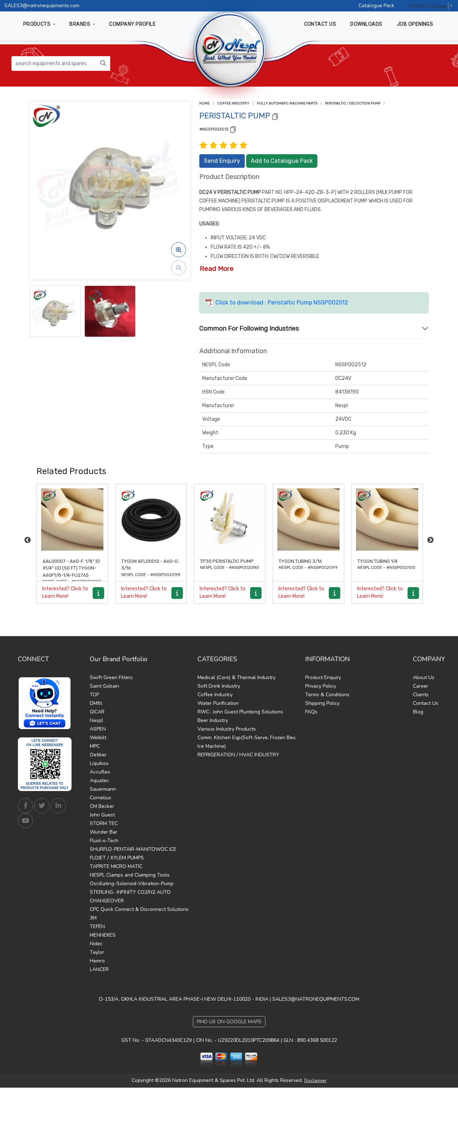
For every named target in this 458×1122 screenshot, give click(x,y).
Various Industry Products (227, 729)
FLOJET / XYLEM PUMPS (117, 857)
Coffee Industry (233, 103)
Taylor (97, 952)
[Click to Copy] (275, 116)
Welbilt (98, 737)
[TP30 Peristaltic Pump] (151, 519)
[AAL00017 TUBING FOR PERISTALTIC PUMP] (387, 519)
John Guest (102, 814)
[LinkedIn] (58, 805)
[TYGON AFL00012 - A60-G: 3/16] (72, 519)
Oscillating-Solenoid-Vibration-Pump (132, 883)
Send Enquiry (222, 160)
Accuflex (100, 772)
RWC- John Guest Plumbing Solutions (240, 711)
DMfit (96, 703)
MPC (95, 746)
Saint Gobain (104, 686)
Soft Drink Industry (219, 686)
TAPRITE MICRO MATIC (116, 866)
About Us (423, 677)
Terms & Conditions (327, 694)
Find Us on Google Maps (229, 1021)
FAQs (311, 711)
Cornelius (100, 797)
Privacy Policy (320, 686)
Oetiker (98, 754)
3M (93, 917)
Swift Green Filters (111, 677)
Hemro (97, 960)
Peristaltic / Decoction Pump (352, 103)
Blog (418, 711)
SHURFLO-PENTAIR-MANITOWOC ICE (133, 849)
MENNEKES (103, 935)
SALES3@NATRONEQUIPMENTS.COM (315, 999)
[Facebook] (25, 805)
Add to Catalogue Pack (282, 160)
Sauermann (103, 789)
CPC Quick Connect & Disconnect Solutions (139, 909)
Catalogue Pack (376, 5)
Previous (27, 540)
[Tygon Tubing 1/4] (308, 519)
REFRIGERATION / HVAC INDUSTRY (238, 754)
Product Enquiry (323, 677)
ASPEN (98, 729)
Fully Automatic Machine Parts (287, 103)
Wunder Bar (103, 832)
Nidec (96, 943)
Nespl (96, 720)
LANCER (99, 969)
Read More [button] (217, 268)
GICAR (97, 711)
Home (204, 103)
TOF (94, 694)
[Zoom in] (178, 249)
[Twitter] (41, 805)
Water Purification (218, 703)
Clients (421, 694)
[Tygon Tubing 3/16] (229, 519)
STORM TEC (104, 823)
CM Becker (102, 806)
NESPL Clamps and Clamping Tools (130, 875)
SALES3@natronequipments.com (41, 5)
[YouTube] (25, 820)
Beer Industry (213, 720)
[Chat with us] (46, 703)
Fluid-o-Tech (104, 840)
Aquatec (99, 780)
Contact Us (425, 703)
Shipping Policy (322, 703)
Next (430, 540)
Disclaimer (315, 1080)
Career (420, 686)
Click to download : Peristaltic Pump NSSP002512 (281, 302)
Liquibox (99, 763)
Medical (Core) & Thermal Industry (237, 677)
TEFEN (97, 926)
